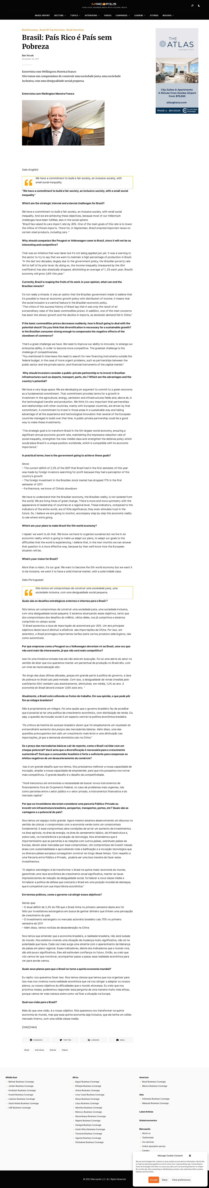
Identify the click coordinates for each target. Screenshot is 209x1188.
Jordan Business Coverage (21, 1086)
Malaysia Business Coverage (155, 1103)
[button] (190, 1155)
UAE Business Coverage (20, 1107)
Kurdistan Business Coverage (22, 1090)
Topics (74, 15)
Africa (75, 1077)
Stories (154, 15)
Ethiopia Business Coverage (88, 1086)
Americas (144, 1077)
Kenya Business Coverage (87, 1099)
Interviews (91, 15)
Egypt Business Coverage (87, 1081)
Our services (148, 1142)
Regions (167, 15)
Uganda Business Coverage (88, 1138)
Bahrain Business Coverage (21, 1081)
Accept (154, 1179)
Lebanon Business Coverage (22, 1099)
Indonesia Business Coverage (155, 1099)
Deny (164, 1179)
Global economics (148, 1120)
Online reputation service (153, 1146)
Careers (145, 1150)
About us (146, 1133)
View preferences (181, 1179)
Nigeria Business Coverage (87, 1120)
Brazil (26, 1050)
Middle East (11, 1077)
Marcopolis (144, 1129)
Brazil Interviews (75, 29)
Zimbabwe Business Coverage (89, 1142)
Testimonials (148, 1137)
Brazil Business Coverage (154, 1081)
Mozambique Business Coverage (90, 1116)
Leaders (138, 15)
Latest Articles (146, 1111)
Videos (107, 15)
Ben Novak (28, 55)
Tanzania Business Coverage (88, 1133)
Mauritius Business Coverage (88, 1107)
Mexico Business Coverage (154, 1086)
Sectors (58, 15)
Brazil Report (42, 15)
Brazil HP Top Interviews (52, 29)
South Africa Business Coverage (90, 1129)
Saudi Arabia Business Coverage (24, 1103)
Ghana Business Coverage (87, 1090)
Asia (141, 1094)
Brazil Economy (30, 29)
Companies (121, 15)
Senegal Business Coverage (88, 1125)
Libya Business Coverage (87, 1103)
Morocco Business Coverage (88, 1112)
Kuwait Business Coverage (21, 1094)
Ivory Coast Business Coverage (89, 1094)
